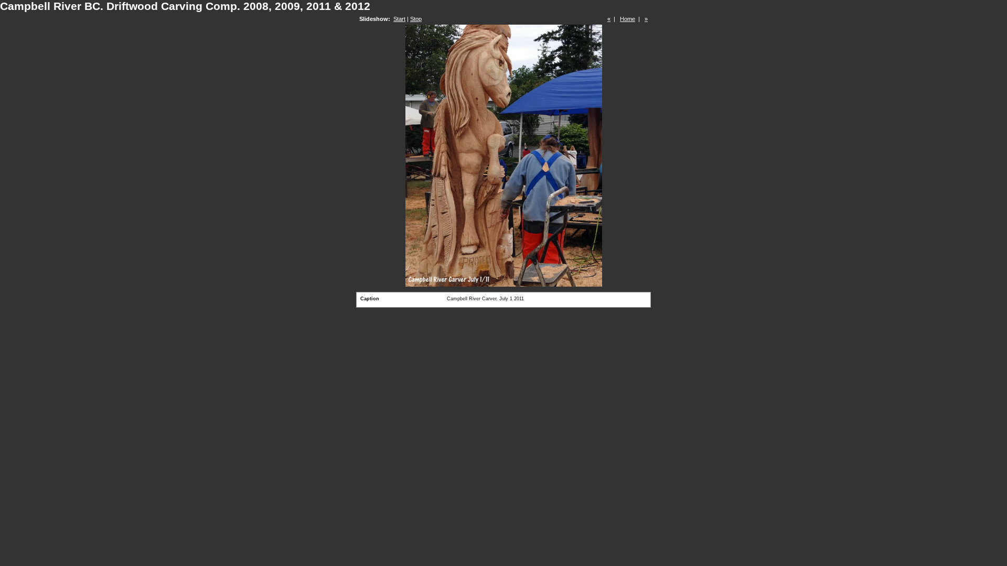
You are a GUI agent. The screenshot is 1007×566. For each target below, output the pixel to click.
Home (627, 19)
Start (399, 19)
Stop (416, 19)
